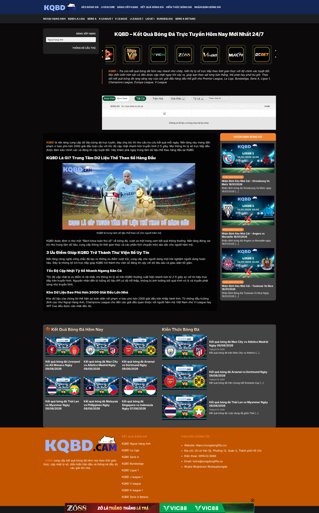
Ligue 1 (150, 18)
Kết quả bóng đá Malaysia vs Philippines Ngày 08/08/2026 (101, 405)
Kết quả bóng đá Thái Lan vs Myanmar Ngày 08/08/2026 (62, 405)
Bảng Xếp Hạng (127, 7)
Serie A (92, 18)
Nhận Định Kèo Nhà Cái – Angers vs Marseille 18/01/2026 (243, 235)
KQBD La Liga (76, 18)
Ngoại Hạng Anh (54, 18)
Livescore (108, 7)
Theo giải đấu (216, 98)
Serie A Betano (185, 18)
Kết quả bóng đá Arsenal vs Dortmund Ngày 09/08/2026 (138, 365)
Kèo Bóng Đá (90, 7)
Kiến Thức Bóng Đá (179, 7)
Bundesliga (165, 18)
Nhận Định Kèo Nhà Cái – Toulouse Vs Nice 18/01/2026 (247, 287)
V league (121, 18)
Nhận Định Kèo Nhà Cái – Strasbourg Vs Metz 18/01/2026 (245, 182)
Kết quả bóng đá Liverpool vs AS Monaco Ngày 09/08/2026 (62, 365)
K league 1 (106, 18)
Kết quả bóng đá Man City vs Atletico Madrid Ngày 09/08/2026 (101, 365)
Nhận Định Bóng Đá (207, 7)
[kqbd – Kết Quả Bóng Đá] (59, 7)
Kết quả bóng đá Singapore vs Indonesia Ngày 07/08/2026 (137, 405)
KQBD (49, 460)
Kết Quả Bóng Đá (152, 7)
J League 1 (136, 18)
